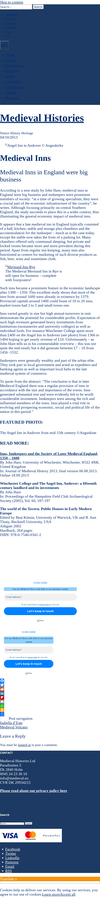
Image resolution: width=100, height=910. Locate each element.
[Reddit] (50, 689)
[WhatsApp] (50, 706)
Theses (10, 92)
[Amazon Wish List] (50, 710)
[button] (38, 7)
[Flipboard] (50, 697)
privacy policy (44, 605)
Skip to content (11, 2)
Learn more (51, 894)
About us (12, 97)
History (10, 60)
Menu (4, 45)
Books (9, 76)
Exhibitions (13, 81)
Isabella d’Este (11, 723)
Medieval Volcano (14, 727)
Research (12, 71)
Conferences (14, 87)
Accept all (67, 894)
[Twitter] (50, 685)
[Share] (50, 714)
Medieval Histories (42, 118)
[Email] (50, 702)
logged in (24, 745)
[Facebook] (50, 681)
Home (10, 55)
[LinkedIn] (50, 693)
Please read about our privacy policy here (33, 790)
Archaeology (14, 65)
